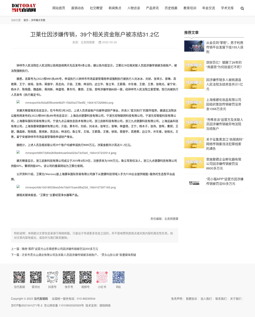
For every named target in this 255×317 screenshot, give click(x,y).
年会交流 (208, 8)
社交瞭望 (96, 8)
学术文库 (227, 8)
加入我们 (206, 298)
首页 (26, 20)
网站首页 (58, 8)
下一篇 (73, 255)
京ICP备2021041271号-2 (26, 305)
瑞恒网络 (105, 305)
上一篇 (54, 249)
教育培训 (189, 8)
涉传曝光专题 (38, 20)
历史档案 (171, 8)
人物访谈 (133, 8)
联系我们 (221, 298)
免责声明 (176, 298)
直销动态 (77, 8)
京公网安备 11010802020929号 (64, 305)
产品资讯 (152, 8)
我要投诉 (191, 298)
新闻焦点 (115, 8)
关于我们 (235, 298)
